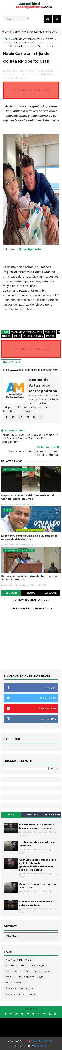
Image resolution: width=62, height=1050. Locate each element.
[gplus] (16, 1013)
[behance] (44, 1013)
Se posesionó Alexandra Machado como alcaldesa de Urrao (29, 577)
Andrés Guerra (17, 965)
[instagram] (50, 1013)
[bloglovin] (28, 1013)
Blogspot (41, 1046)
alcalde (8, 510)
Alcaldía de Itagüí (19, 960)
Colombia (13, 971)
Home (6, 38)
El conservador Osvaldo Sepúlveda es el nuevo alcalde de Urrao (29, 537)
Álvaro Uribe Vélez (19, 988)
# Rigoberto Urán (33, 335)
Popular (31, 814)
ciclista (49, 38)
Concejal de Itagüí (37, 971)
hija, (54, 74)
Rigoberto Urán (32, 42)
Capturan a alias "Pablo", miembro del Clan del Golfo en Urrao (27, 497)
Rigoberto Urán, (12, 78)
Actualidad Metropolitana (27, 38)
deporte (7, 42)
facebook (50, 593)
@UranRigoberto (30, 249)
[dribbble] (33, 1013)
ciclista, (37, 74)
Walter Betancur (31, 977)
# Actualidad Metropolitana (26, 331)
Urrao (48, 42)
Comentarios (51, 815)
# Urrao (50, 335)
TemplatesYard (43, 1040)
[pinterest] (22, 1013)
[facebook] (5, 1013)
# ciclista (50, 331)
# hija (17, 335)
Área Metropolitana (21, 994)
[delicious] (55, 1013)
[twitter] (11, 1013)
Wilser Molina (16, 982)
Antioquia (39, 965)
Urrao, (24, 78)
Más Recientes (11, 815)
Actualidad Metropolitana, (17, 74)
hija (18, 42)
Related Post (11, 461)
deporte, (46, 74)
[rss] (38, 1013)
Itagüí (10, 977)
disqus (30, 593)
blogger (11, 593)
